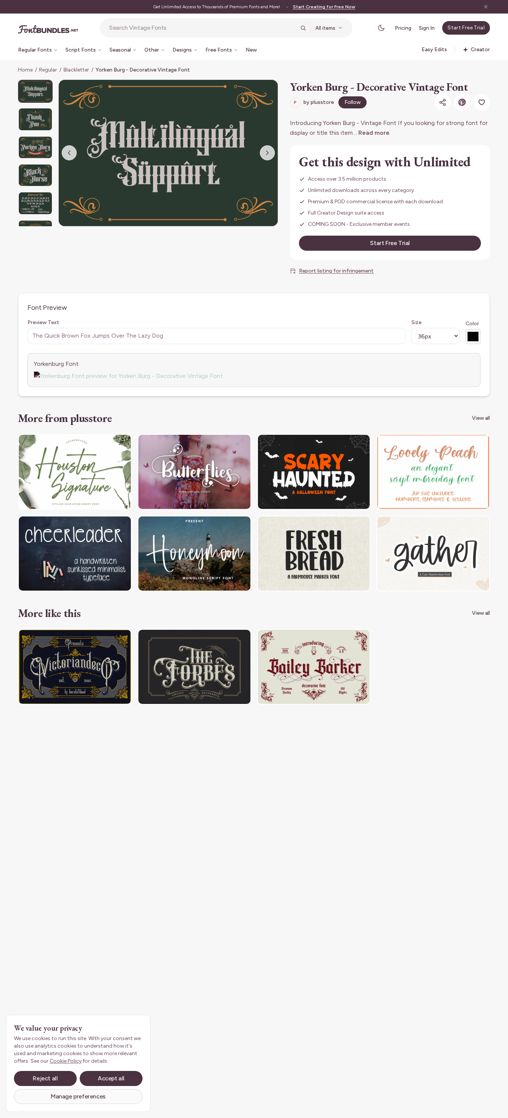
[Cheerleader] (75, 553)
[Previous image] (69, 152)
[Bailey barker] (314, 667)
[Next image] (267, 152)
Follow (352, 102)
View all (481, 418)
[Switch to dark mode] (381, 28)
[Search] (303, 27)
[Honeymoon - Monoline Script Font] (194, 553)
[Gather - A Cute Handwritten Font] (433, 553)
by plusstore (314, 102)
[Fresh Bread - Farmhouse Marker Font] (314, 553)
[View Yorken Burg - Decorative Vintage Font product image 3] (35, 147)
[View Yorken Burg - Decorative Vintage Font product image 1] (35, 91)
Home (25, 70)
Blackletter (76, 70)
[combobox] (202, 27)
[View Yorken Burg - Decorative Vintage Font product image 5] (35, 203)
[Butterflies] (194, 472)
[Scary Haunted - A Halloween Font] (314, 472)
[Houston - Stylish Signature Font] (75, 472)
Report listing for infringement (336, 271)
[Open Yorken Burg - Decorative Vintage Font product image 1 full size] (168, 153)
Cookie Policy (66, 1061)
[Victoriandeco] (75, 667)
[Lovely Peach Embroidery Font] (433, 472)
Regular (48, 70)
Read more (374, 132)
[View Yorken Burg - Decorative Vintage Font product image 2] (35, 119)
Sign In (427, 28)
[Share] (442, 102)
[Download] (105, 444)
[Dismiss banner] (486, 7)
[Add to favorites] (481, 102)
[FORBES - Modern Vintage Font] (194, 667)
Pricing (403, 28)
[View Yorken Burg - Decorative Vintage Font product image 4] (35, 175)
